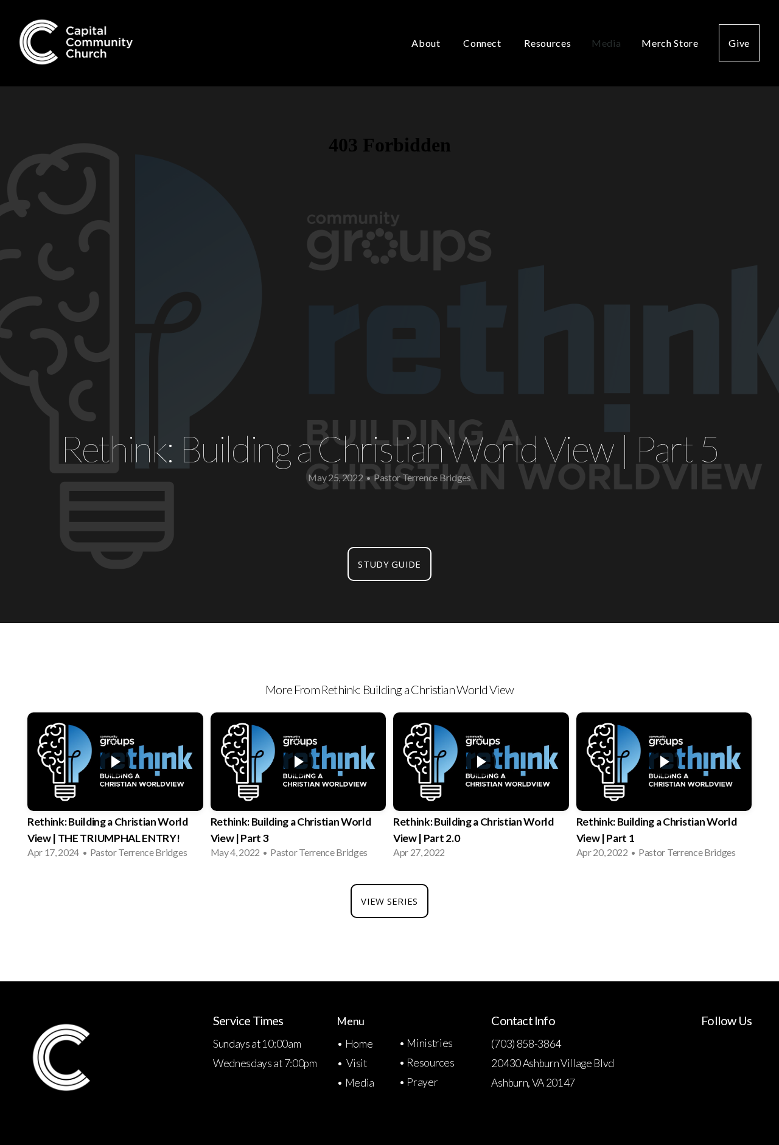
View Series (389, 901)
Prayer (422, 1082)
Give (739, 43)
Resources (547, 43)
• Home (355, 1043)
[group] (115, 789)
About (426, 43)
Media (606, 43)
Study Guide (389, 564)
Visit (356, 1063)
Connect (483, 43)
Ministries (430, 1043)
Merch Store (669, 43)
